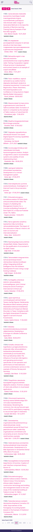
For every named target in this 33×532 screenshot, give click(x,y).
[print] (8, 8)
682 (20, 523)
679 (8, 523)
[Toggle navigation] (2, 2)
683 (24, 523)
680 (12, 523)
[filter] (4, 8)
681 (16, 523)
